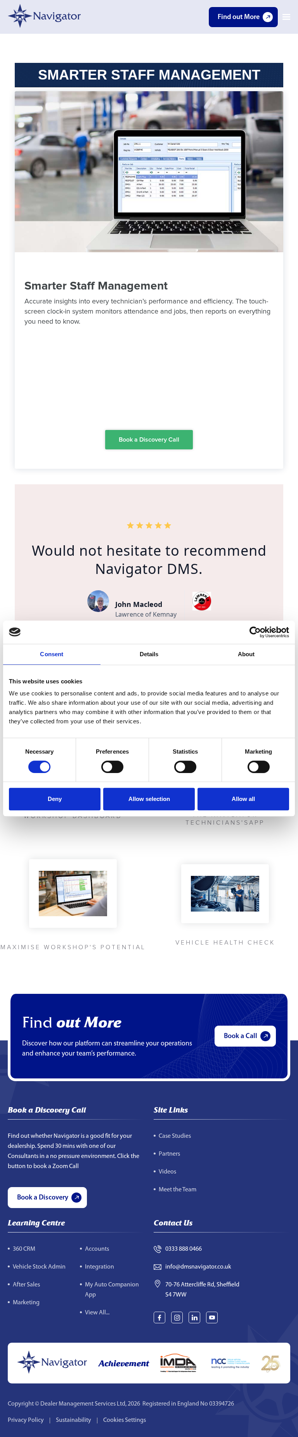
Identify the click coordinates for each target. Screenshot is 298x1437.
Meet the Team (177, 1190)
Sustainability (73, 1420)
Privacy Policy (26, 1420)
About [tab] (246, 654)
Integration (99, 1267)
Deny (55, 799)
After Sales (26, 1285)
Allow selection (149, 799)
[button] (286, 17)
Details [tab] (149, 654)
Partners (169, 1154)
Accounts (97, 1249)
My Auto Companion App (112, 1290)
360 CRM (24, 1249)
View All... (97, 1313)
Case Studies (175, 1136)
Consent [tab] (51, 654)
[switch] (112, 767)
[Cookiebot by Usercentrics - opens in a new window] (255, 632)
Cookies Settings (124, 1420)
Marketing (26, 1303)
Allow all (243, 799)
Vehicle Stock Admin (39, 1267)
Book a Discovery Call (149, 440)
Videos (167, 1172)
